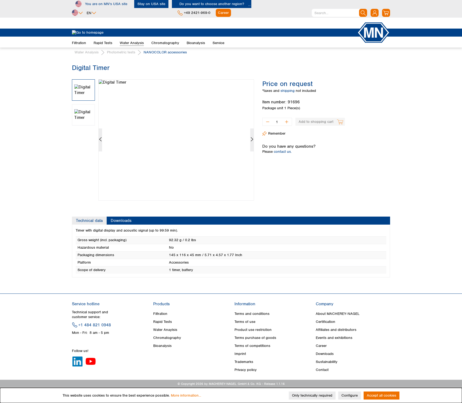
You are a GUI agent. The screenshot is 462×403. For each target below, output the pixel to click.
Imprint (240, 353)
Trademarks (243, 361)
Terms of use (244, 321)
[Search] (363, 13)
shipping (288, 90)
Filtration (160, 313)
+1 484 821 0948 (94, 325)
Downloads (325, 353)
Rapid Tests (162, 321)
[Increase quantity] (287, 122)
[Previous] (100, 139)
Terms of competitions (252, 345)
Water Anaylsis (165, 329)
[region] (163, 136)
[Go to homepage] (214, 32)
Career (321, 345)
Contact (322, 369)
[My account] (375, 13)
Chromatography (167, 337)
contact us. (283, 151)
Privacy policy (245, 369)
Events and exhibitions (334, 337)
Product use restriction (253, 329)
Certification (325, 321)
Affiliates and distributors (336, 329)
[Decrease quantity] (267, 122)
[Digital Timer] (176, 140)
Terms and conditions (252, 313)
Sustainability (326, 361)
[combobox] (339, 13)
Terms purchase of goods (255, 337)
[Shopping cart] (386, 13)
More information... (186, 395)
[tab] (89, 221)
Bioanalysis (162, 345)
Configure (349, 395)
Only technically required (312, 395)
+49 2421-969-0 (197, 12)
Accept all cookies (381, 395)
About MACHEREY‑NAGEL (338, 313)
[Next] (252, 139)
